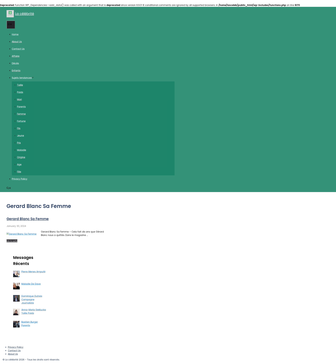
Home (15, 34)
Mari (19, 99)
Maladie (21, 150)
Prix (19, 142)
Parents (21, 106)
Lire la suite (12, 240)
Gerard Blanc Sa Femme (28, 218)
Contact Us (18, 48)
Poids (20, 92)
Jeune (20, 135)
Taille (20, 85)
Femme (21, 113)
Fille (19, 171)
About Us (17, 41)
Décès (15, 63)
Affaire (15, 56)
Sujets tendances (22, 77)
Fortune (21, 121)
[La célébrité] (10, 14)
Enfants (16, 70)
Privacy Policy (19, 178)
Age (19, 164)
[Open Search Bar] (9, 188)
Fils (18, 128)
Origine (21, 157)
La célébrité (24, 13)
